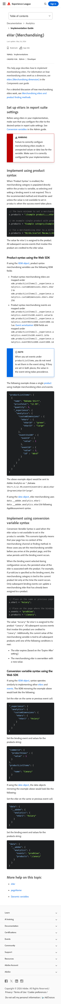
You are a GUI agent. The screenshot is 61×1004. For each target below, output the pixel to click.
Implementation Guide (22, 28)
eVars (40, 684)
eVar (13, 883)
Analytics (30, 23)
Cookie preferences (37, 992)
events (10, 688)
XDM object (23, 263)
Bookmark (14, 48)
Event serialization (24, 325)
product (47, 383)
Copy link (26, 48)
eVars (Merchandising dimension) (23, 79)
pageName (16, 890)
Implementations (21, 54)
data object (23, 496)
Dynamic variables (20, 896)
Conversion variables (17, 129)
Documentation (14, 23)
